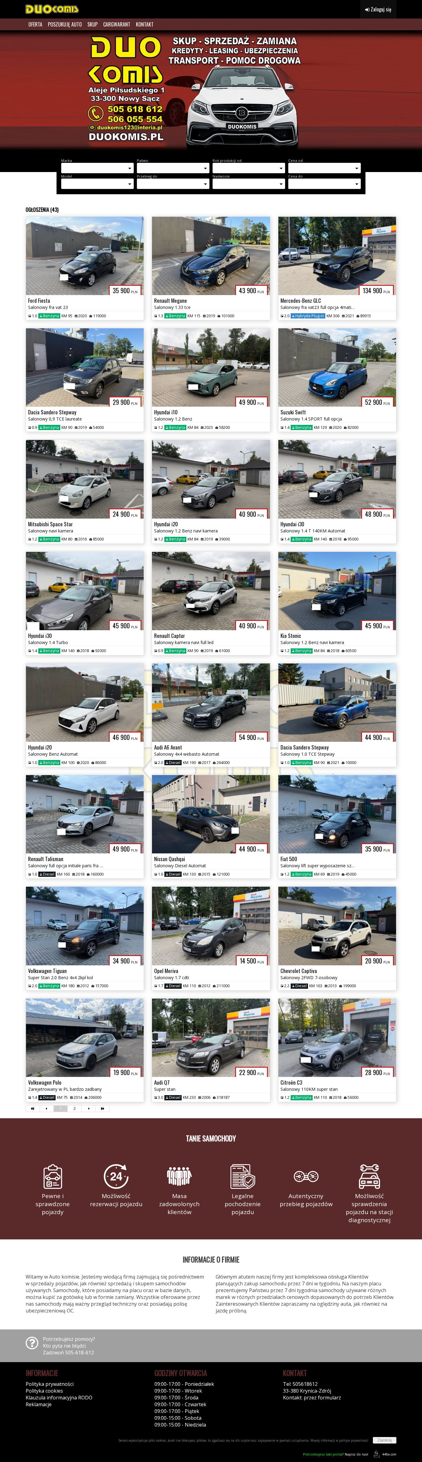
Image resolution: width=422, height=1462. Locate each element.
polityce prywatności (353, 1440)
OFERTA (35, 24)
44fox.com (389, 1454)
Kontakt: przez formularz (312, 1397)
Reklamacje (39, 1404)
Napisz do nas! (335, 1454)
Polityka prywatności (50, 1384)
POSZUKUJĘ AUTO (65, 24)
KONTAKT (145, 24)
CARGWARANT (116, 24)
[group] (211, 92)
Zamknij (385, 1440)
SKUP (92, 24)
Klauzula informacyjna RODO (59, 1397)
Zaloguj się (380, 9)
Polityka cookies (44, 1390)
